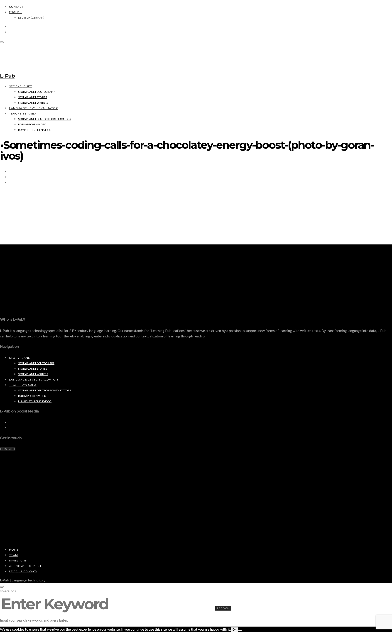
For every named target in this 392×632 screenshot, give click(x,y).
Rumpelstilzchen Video (34, 130)
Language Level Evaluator (33, 108)
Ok (234, 629)
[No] (240, 630)
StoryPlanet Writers (33, 102)
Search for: (8, 591)
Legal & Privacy (23, 571)
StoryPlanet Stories (32, 97)
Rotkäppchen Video (32, 124)
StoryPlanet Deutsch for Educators (44, 119)
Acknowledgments (26, 566)
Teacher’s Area (23, 113)
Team (13, 555)
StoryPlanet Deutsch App (36, 91)
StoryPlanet (20, 86)
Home (14, 549)
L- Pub (7, 76)
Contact (16, 6)
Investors (18, 560)
